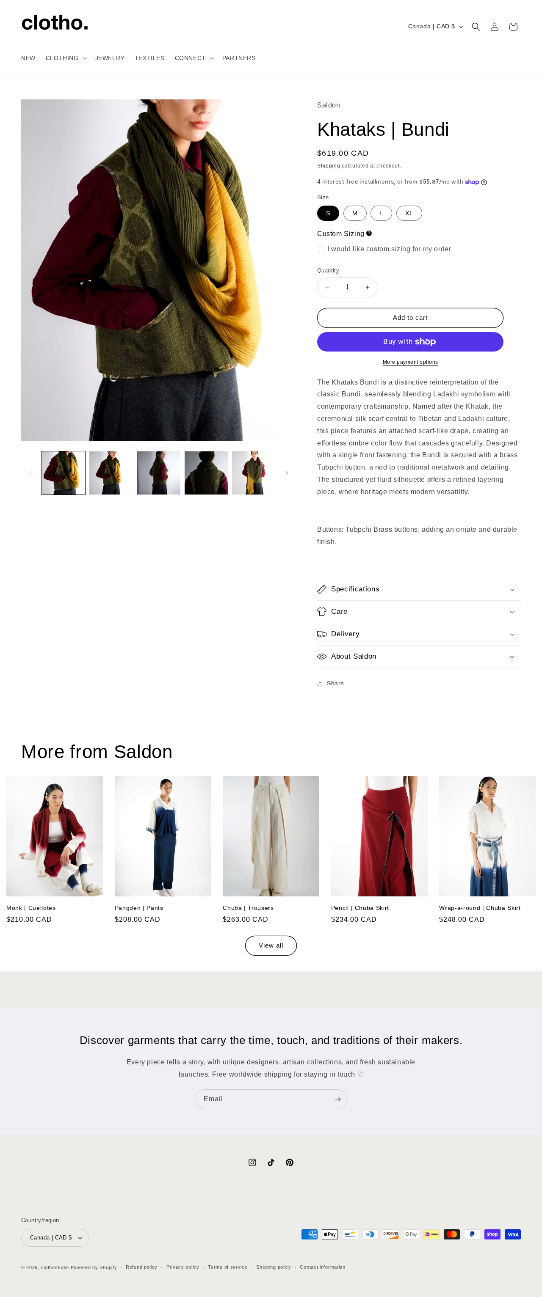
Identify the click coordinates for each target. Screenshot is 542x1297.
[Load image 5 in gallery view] (253, 473)
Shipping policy (273, 1267)
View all (271, 945)
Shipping (328, 166)
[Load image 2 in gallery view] (111, 473)
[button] (65, 58)
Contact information (322, 1267)
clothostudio (55, 1267)
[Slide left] (30, 473)
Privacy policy (182, 1267)
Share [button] (335, 683)
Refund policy (142, 1267)
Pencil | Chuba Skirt (360, 907)
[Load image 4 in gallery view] (206, 473)
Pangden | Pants (139, 907)
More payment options (410, 362)
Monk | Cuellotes (31, 907)
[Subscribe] (337, 1099)
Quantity (328, 270)
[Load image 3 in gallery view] (158, 473)
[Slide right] (286, 473)
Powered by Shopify (94, 1267)
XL (409, 213)
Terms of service (227, 1267)
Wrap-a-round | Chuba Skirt (479, 907)
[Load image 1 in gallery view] (63, 473)
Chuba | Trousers (248, 907)
